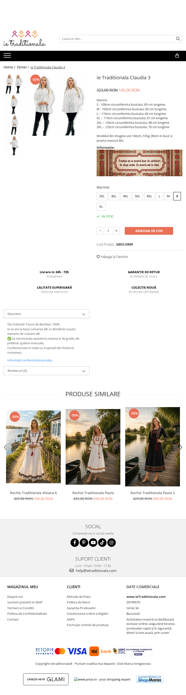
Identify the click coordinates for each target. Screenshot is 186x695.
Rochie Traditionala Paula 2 (153, 492)
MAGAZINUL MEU (22, 586)
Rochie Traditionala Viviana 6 (33, 492)
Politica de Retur (78, 602)
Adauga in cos (149, 230)
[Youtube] (93, 542)
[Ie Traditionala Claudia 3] (58, 104)
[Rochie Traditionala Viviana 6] (33, 446)
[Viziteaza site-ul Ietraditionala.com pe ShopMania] (149, 679)
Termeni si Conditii (20, 608)
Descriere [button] (14, 314)
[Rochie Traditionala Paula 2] (152, 446)
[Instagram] (111, 542)
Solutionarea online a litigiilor (87, 613)
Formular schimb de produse (87, 625)
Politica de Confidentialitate (27, 613)
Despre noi (15, 596)
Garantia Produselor (81, 608)
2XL (102, 196)
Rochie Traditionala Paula (93, 492)
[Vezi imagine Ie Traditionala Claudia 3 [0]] (14, 83)
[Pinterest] (84, 542)
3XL (113, 196)
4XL (125, 196)
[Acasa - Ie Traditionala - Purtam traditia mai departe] (28, 38)
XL (101, 206)
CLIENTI (73, 586)
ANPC (71, 619)
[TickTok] (102, 542)
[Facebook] (74, 542)
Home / (10, 67)
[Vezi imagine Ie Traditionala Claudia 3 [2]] (14, 125)
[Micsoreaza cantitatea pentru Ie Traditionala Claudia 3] (100, 231)
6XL (149, 196)
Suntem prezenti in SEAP (25, 602)
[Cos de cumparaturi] (177, 55)
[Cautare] (178, 39)
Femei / (23, 67)
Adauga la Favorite (114, 256)
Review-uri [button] (17, 370)
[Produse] (8, 56)
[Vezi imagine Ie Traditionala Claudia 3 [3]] (14, 145)
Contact (13, 619)
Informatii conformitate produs (29, 360)
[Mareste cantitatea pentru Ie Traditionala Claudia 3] (116, 231)
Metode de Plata (79, 596)
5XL (137, 196)
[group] (58, 104)
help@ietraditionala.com (95, 570)
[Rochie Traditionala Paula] (93, 447)
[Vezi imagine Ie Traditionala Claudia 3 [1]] (14, 104)
